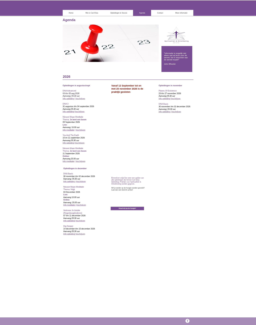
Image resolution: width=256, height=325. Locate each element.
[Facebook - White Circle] (187, 321)
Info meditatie (68, 130)
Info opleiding (68, 98)
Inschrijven (80, 130)
